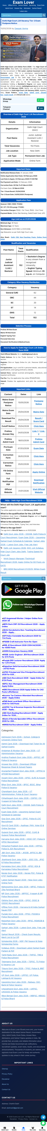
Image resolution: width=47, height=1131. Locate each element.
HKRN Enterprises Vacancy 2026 (18, 651)
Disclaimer (5, 1079)
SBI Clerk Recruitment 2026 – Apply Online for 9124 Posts (23, 679)
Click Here (39, 426)
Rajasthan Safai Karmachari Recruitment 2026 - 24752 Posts (23, 667)
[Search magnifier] (44, 15)
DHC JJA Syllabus (35, 548)
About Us (5, 1084)
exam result (8, 95)
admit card (34, 92)
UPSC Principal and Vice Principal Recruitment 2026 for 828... (23, 673)
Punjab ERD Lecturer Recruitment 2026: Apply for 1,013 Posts (23, 661)
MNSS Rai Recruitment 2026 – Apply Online (22, 724)
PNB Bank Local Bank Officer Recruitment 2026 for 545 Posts (21, 702)
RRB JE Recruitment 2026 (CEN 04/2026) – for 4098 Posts (22, 646)
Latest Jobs (23, 11)
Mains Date (38, 412)
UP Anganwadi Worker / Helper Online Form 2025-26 (22, 619)
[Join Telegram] (43, 1117)
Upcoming (32, 5)
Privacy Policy (7, 1074)
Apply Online (39, 472)
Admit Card (9, 8)
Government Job (7, 77)
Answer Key (18, 8)
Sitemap (5, 1069)
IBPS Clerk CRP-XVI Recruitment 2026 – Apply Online (23, 625)
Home (5, 5)
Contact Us (6, 1089)
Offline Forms (12, 5)
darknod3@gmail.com (15, 1108)
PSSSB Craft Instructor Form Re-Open (20, 642)
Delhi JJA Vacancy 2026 (15, 548)
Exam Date (40, 5)
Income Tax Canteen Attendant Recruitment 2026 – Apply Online (22, 696)
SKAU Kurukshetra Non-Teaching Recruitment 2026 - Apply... (23, 631)
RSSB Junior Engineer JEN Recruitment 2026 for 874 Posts (23, 655)
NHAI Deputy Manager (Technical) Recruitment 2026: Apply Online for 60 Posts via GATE (23, 562)
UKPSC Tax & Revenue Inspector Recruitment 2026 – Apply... (23, 708)
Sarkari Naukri (37, 8)
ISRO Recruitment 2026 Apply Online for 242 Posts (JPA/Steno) (23, 690)
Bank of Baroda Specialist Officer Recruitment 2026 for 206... (23, 720)
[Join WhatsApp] (43, 1123)
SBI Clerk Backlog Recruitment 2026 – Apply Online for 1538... (22, 714)
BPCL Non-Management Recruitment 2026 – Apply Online (22, 685)
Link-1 (35, 431)
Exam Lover (23, 2)
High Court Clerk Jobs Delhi (13, 551)
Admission (27, 8)
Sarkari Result (22, 5)
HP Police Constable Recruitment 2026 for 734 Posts (21, 637)
